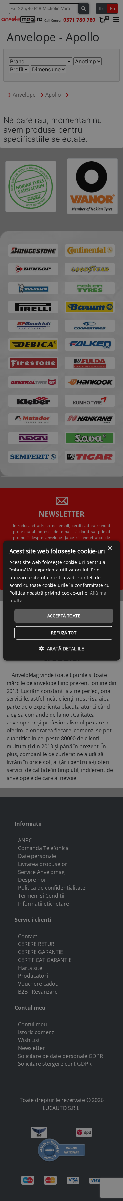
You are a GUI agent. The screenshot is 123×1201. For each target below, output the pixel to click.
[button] (61, 648)
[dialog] (61, 601)
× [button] (109, 548)
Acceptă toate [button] (63, 616)
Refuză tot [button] (63, 632)
